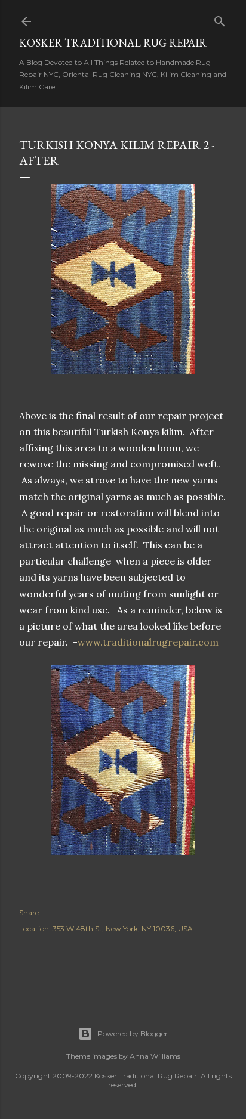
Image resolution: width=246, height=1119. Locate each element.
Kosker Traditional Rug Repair (113, 42)
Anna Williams (155, 1056)
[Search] (220, 18)
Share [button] (29, 912)
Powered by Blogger (132, 1033)
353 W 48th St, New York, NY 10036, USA (123, 928)
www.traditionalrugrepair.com (150, 642)
